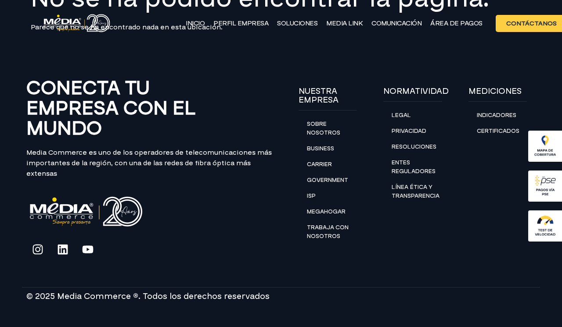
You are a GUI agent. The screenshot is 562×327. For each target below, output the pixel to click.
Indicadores (496, 115)
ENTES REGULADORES (414, 167)
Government (327, 180)
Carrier (319, 164)
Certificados (498, 131)
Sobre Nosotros (323, 128)
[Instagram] (37, 249)
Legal (401, 115)
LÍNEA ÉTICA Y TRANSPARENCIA (416, 191)
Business (320, 148)
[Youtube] (87, 249)
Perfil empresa (240, 23)
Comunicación (396, 23)
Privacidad (409, 131)
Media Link (344, 23)
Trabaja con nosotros (328, 232)
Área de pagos (456, 23)
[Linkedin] (62, 249)
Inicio (195, 23)
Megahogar (326, 211)
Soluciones (297, 23)
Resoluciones (414, 146)
